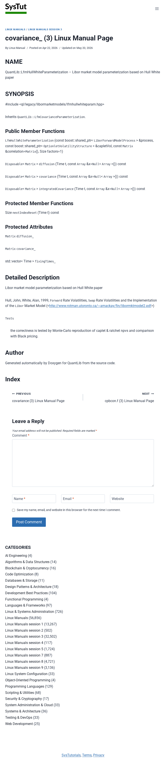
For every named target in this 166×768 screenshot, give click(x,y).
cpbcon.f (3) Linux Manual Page (129, 397)
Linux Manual (17, 47)
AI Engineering (16, 556)
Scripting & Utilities (19, 693)
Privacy (98, 755)
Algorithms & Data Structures (27, 562)
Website (118, 499)
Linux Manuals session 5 (24, 649)
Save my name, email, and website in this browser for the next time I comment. (69, 510)
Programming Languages (24, 686)
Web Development (19, 724)
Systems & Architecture (22, 711)
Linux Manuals (15, 29)
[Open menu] (157, 8)
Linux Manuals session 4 (24, 643)
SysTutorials (71, 755)
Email (68, 499)
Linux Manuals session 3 (45, 29)
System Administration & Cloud (29, 705)
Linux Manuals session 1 (24, 624)
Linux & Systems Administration (29, 612)
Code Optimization (19, 574)
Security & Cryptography (23, 699)
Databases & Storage (21, 580)
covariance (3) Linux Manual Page (38, 397)
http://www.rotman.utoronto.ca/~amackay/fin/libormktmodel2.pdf (100, 306)
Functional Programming (24, 599)
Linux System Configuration (26, 674)
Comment (20, 435)
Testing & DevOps (18, 717)
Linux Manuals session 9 (24, 668)
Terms (87, 755)
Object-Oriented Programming (27, 680)
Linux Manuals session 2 (24, 630)
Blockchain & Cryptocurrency (27, 568)
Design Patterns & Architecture (28, 587)
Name (19, 499)
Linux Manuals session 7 (24, 655)
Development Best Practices (26, 593)
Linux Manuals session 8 (24, 661)
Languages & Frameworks (25, 605)
